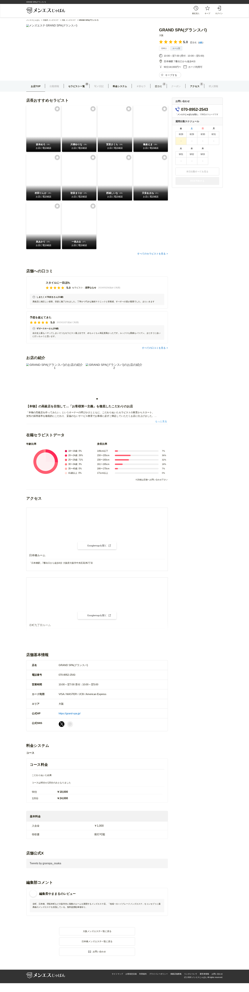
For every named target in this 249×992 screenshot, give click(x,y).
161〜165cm (103, 464)
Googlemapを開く (97, 545)
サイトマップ (117, 974)
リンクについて (190, 974)
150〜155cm (103, 455)
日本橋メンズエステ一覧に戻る (97, 941)
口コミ (158, 86)
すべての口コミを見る (154, 347)
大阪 (161, 35)
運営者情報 (204, 974)
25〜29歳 (72, 459)
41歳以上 (72, 473)
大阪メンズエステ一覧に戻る (97, 931)
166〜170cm (103, 468)
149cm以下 (102, 451)
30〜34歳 (72, 464)
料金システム (120, 86)
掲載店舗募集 (176, 974)
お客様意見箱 (131, 974)
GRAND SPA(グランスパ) (183, 30)
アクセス (195, 86)
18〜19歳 (72, 451)
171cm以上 (102, 473)
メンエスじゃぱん (33, 20)
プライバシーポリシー (158, 974)
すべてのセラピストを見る (151, 253)
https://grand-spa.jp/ (69, 713)
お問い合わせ (217, 974)
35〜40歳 (72, 468)
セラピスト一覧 (76, 86)
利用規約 (143, 974)
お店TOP (35, 86)
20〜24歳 (72, 455)
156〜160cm (103, 459)
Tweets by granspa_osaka (45, 863)
